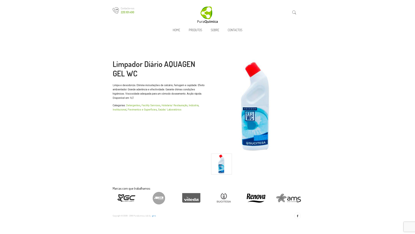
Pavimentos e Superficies (142, 109)
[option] (256, 105)
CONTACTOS (235, 30)
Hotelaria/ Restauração (174, 105)
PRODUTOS (195, 30)
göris (154, 215)
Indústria (194, 105)
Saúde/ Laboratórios (169, 109)
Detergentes (133, 105)
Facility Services (151, 105)
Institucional (119, 109)
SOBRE (215, 30)
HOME (176, 30)
